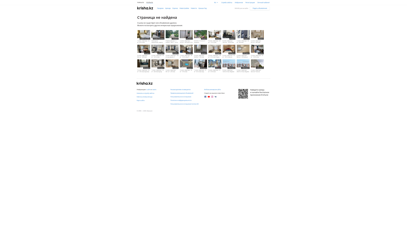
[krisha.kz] (145, 83)
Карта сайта (140, 100)
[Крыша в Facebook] (205, 96)
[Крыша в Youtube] (209, 96)
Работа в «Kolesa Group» (145, 97)
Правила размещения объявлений (181, 93)
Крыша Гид (203, 8)
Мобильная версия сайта (212, 89)
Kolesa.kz (140, 2)
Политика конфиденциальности (181, 100)
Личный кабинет (263, 2)
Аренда (168, 8)
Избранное (239, 2)
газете (154, 89)
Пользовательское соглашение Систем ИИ (184, 104)
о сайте (148, 89)
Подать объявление (260, 8)
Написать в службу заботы (145, 93)
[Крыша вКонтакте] (215, 96)
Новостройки (184, 8)
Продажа (160, 8)
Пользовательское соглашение (180, 97)
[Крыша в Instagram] (212, 96)
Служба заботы (226, 2)
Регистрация (250, 2)
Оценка (175, 8)
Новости (194, 8)
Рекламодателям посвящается (180, 89)
